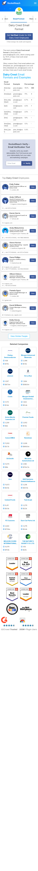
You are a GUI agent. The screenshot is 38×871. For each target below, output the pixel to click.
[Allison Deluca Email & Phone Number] (5, 277)
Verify (28, 163)
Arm (10, 479)
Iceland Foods (10, 500)
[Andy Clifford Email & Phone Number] (5, 200)
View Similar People (19, 336)
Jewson (10, 376)
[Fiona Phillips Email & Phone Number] (5, 260)
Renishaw (28, 438)
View (33, 187)
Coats (10, 396)
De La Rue (28, 376)
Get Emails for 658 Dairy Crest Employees (19, 36)
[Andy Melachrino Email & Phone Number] (5, 231)
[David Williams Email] (5, 308)
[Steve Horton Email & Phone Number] (5, 245)
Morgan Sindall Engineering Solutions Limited (28, 399)
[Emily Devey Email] (5, 323)
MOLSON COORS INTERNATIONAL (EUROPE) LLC (10, 543)
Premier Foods (28, 417)
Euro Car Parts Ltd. (28, 520)
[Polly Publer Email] (5, 187)
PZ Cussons (10, 520)
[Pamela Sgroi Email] (5, 293)
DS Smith (10, 458)
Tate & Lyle (28, 500)
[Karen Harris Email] (5, 216)
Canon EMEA (10, 438)
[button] (2, 19)
